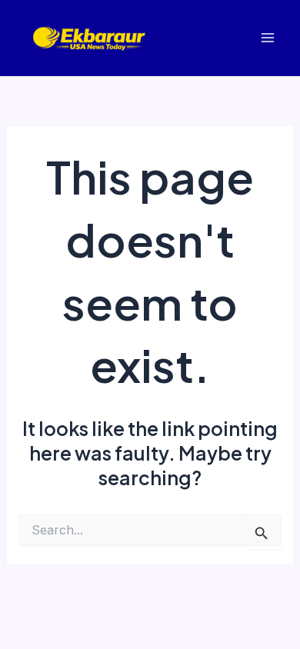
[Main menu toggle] (267, 38)
